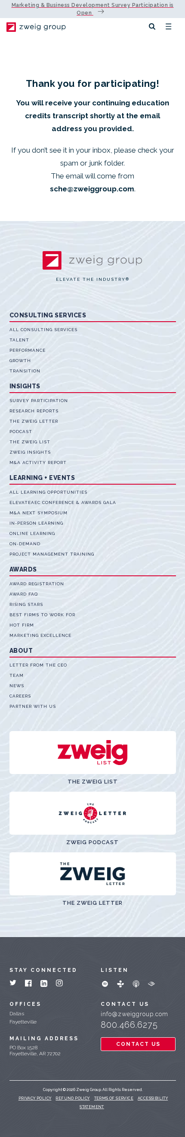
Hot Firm (21, 625)
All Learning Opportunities (48, 492)
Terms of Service (113, 1098)
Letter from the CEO (38, 665)
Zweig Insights (30, 452)
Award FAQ (23, 594)
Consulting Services (47, 315)
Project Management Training (51, 554)
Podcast (20, 431)
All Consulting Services (43, 329)
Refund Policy (72, 1098)
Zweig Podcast (92, 842)
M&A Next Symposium (38, 512)
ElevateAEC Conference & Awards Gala (62, 502)
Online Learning (32, 533)
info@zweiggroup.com (134, 1014)
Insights (24, 386)
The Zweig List (29, 441)
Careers (20, 696)
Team (16, 675)
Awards (23, 569)
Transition (24, 371)
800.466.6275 (129, 1025)
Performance (27, 350)
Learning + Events (42, 477)
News (16, 685)
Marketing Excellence (40, 635)
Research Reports (34, 411)
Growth (20, 360)
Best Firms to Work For (42, 614)
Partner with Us (32, 706)
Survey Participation (38, 400)
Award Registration (36, 583)
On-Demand (24, 543)
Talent (19, 340)
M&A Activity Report (38, 462)
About (21, 650)
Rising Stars (26, 604)
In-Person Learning (36, 523)
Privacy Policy (35, 1098)
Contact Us (138, 1044)
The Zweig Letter (33, 421)
